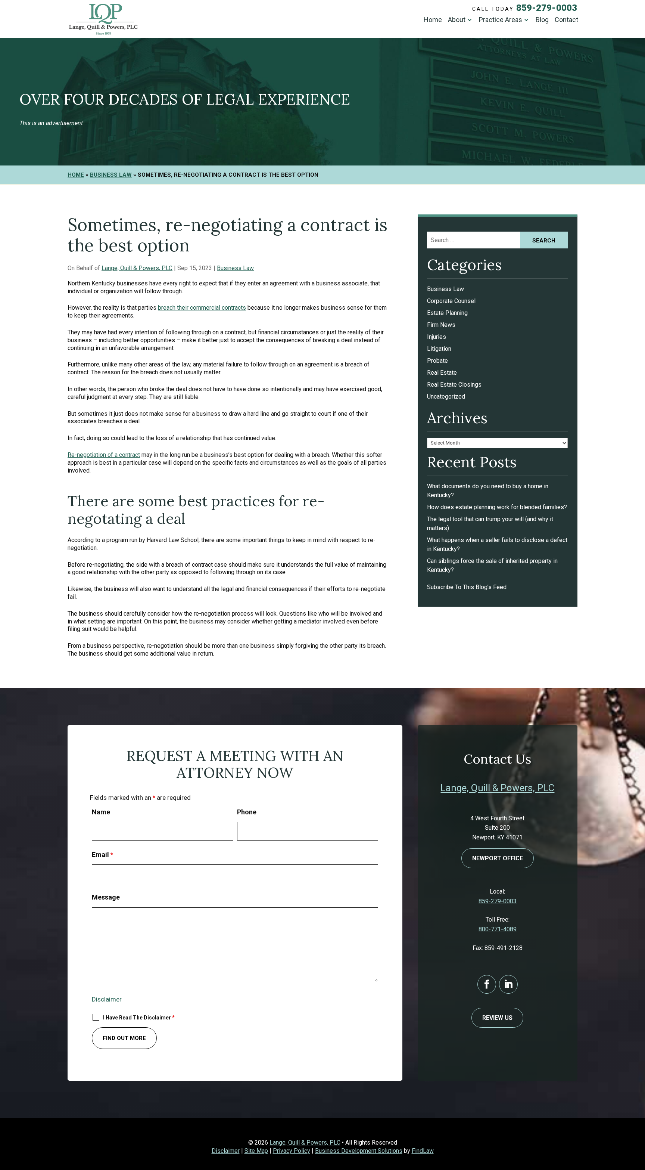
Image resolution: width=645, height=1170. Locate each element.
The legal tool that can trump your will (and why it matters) (490, 524)
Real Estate (442, 372)
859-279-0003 (546, 8)
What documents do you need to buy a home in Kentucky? (487, 491)
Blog (542, 19)
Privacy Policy (291, 1150)
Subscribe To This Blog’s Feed (467, 587)
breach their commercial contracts (202, 307)
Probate (437, 360)
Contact (566, 19)
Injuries (436, 336)
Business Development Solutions (358, 1150)
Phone (246, 812)
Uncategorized (446, 396)
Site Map (256, 1150)
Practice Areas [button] (500, 19)
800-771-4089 (498, 929)
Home (433, 19)
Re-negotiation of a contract (104, 454)
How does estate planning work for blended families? (497, 507)
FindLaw (423, 1150)
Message (106, 897)
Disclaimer (107, 999)
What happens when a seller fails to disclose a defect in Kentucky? (497, 544)
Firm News (441, 324)
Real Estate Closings (454, 384)
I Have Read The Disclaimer (139, 1017)
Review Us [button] (497, 1017)
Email (102, 854)
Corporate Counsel (451, 300)
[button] (637, 1115)
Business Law (235, 268)
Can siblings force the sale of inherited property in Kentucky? (492, 565)
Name (101, 812)
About (456, 19)
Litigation (439, 348)
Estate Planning (447, 312)
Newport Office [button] (497, 858)
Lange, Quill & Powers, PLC (137, 268)
